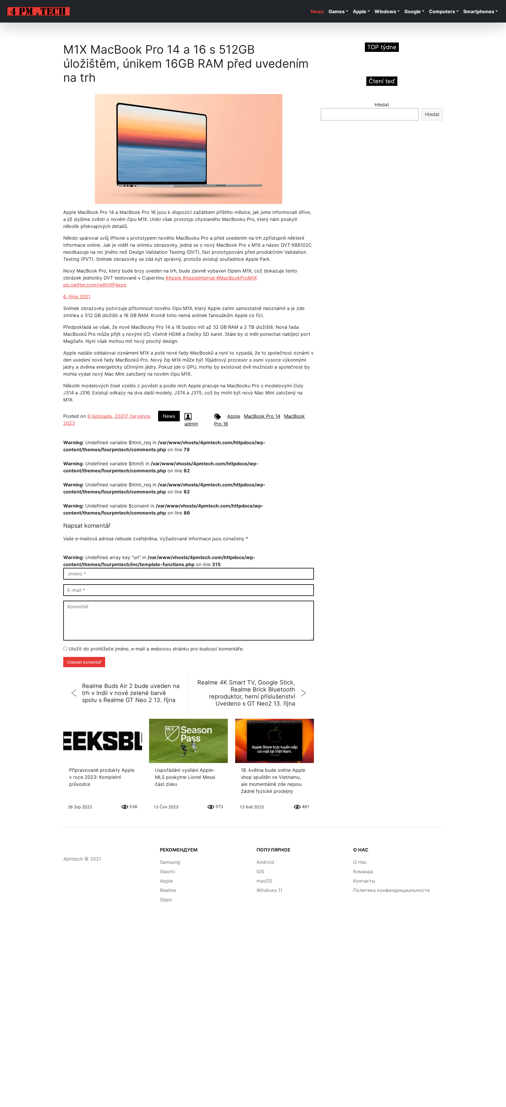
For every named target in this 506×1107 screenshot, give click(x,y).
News (317, 11)
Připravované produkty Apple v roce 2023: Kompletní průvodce (101, 777)
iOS (260, 871)
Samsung (170, 862)
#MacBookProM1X (236, 278)
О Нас (360, 862)
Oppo (166, 899)
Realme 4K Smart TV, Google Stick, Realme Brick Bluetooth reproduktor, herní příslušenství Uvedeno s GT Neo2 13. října (246, 693)
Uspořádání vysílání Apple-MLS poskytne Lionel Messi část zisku (185, 777)
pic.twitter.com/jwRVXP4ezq (94, 285)
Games (337, 11)
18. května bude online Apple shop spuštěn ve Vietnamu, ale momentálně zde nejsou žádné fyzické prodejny (273, 780)
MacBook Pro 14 (262, 416)
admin (191, 424)
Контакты (364, 881)
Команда (363, 871)
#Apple (174, 278)
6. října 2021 (76, 296)
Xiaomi (167, 871)
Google (412, 11)
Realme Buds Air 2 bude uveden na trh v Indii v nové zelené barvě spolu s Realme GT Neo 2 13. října (131, 693)
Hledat (382, 105)
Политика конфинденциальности (391, 890)
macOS (264, 881)
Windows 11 (269, 890)
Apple (359, 11)
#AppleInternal (199, 278)
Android (265, 862)
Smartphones (478, 11)
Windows (385, 11)
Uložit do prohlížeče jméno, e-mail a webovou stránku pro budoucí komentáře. (156, 649)
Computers (442, 11)
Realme (168, 890)
